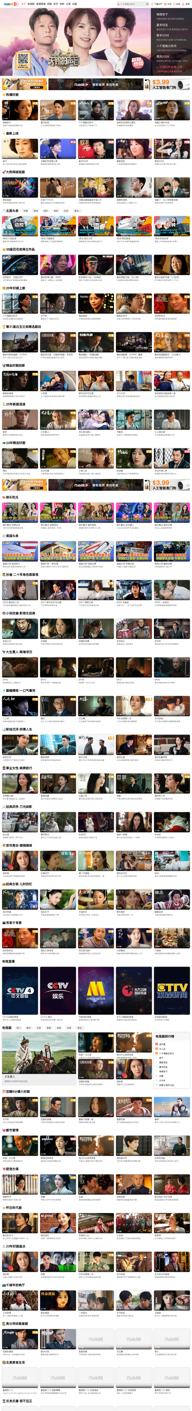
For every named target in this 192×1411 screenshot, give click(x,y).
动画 (74, 3)
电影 (62, 3)
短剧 (49, 3)
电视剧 (31, 3)
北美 (68, 3)
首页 (23, 3)
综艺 (55, 3)
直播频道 (41, 3)
